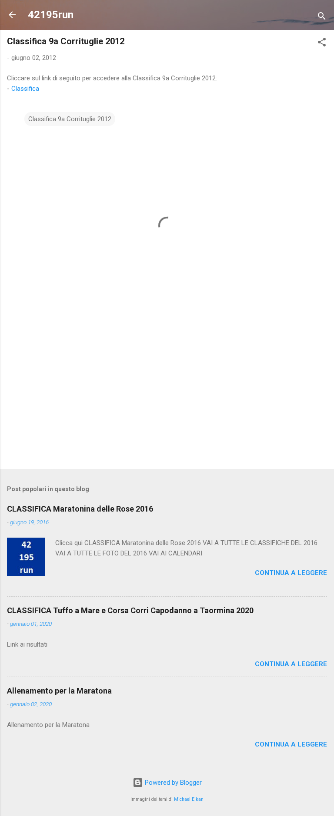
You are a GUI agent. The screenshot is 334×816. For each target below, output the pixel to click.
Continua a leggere (291, 573)
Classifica (25, 89)
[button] (322, 43)
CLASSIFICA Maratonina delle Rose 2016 (80, 508)
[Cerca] (322, 17)
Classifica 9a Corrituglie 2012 (69, 119)
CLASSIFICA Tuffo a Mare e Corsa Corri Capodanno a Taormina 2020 (130, 610)
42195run (50, 15)
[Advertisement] (167, 394)
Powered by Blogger (172, 782)
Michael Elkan (189, 799)
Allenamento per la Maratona (59, 690)
